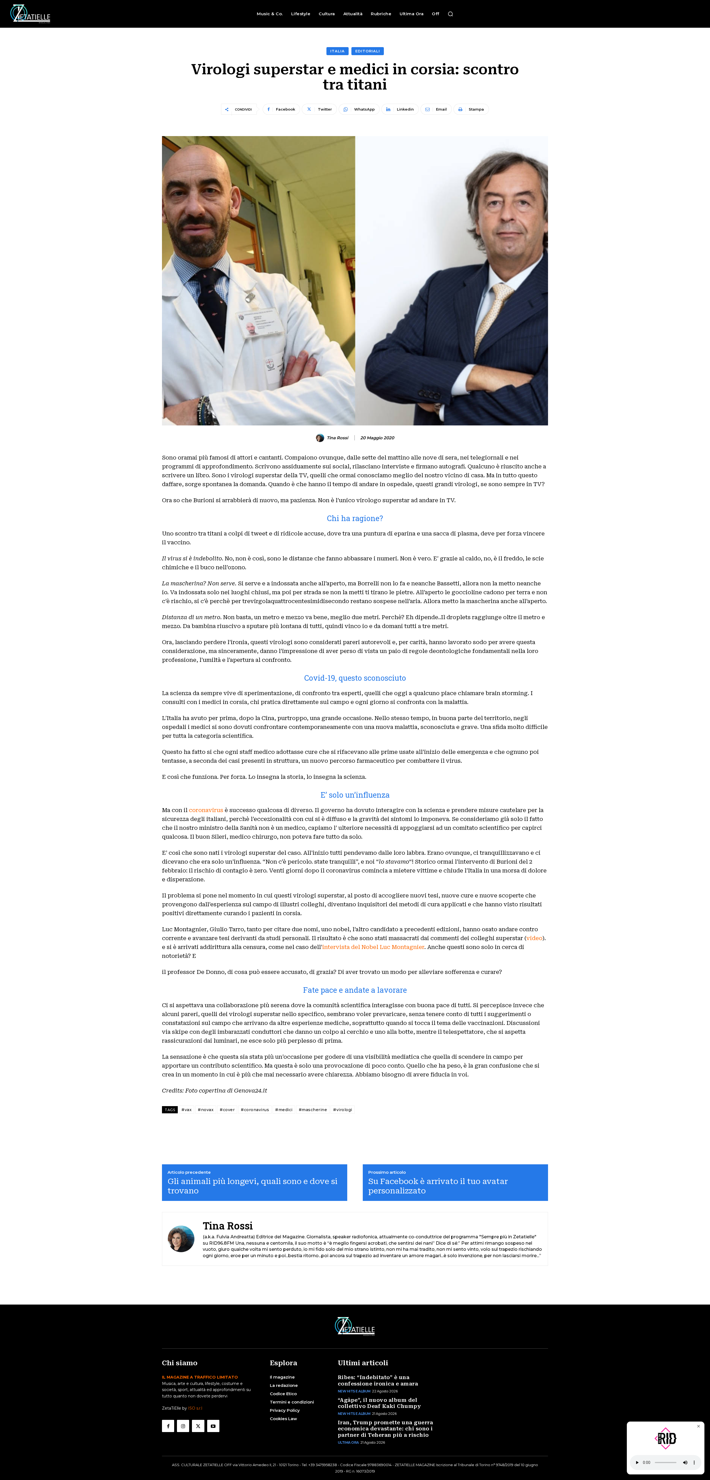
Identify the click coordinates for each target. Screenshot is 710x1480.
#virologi (342, 1109)
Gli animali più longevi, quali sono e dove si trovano (253, 1186)
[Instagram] (183, 1426)
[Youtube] (213, 1426)
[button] (450, 13)
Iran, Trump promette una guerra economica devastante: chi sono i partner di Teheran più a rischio (385, 1429)
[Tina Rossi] (321, 438)
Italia (337, 51)
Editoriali (367, 51)
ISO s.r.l (195, 1408)
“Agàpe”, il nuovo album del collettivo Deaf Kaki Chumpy (379, 1403)
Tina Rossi (337, 437)
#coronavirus (255, 1109)
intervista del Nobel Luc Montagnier (373, 947)
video (534, 938)
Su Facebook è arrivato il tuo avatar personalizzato (438, 1186)
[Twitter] (198, 1426)
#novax (206, 1109)
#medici (284, 1109)
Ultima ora (348, 1442)
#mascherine (313, 1109)
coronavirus (206, 810)
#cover (227, 1109)
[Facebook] (168, 1426)
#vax (186, 1109)
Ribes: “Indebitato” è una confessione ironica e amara (378, 1380)
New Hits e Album (354, 1391)
